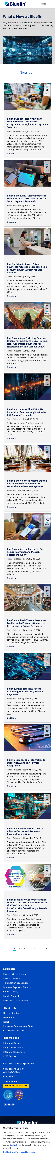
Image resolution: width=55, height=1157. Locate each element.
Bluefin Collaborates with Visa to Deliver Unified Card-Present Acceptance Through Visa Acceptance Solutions (27, 123)
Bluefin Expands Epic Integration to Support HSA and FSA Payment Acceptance (26, 762)
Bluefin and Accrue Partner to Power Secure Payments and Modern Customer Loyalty (27, 552)
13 (45, 948)
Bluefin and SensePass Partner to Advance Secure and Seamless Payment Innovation (25, 831)
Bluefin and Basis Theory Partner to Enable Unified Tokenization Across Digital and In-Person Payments (26, 623)
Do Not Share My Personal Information (19, 1152)
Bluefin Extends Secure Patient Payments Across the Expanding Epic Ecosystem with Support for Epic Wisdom (27, 268)
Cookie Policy (15, 1145)
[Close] (52, 1127)
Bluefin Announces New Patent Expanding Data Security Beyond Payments (25, 691)
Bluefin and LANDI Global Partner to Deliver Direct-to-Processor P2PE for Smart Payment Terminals (26, 198)
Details (10, 153)
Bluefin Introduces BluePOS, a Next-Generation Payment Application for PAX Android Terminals (27, 412)
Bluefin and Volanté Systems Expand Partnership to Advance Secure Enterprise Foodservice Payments (27, 483)
